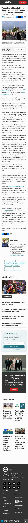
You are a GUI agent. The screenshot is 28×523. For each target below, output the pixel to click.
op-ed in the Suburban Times (16, 186)
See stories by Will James (17, 255)
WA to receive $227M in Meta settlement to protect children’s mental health (14, 310)
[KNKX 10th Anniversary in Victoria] (14, 363)
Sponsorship (18, 493)
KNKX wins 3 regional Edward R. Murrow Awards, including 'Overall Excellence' (7, 443)
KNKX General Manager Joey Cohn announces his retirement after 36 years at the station (20, 442)
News (13, 339)
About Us (5, 490)
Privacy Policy (18, 349)
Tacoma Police (14, 263)
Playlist (5, 507)
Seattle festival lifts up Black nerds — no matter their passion (13, 303)
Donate (23, 2)
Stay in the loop (14, 346)
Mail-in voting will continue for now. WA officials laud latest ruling (13, 317)
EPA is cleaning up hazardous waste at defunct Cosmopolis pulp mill (12, 324)
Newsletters (6, 513)
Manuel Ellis (22, 263)
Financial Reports (19, 497)
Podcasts (5, 510)
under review (9, 210)
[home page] (8, 2)
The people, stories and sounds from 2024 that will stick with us (8, 415)
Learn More (14, 389)
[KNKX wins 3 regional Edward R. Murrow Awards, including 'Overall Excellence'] (8, 431)
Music (7, 339)
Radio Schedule (7, 503)
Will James (14, 240)
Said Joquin (16, 265)
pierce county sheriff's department (13, 270)
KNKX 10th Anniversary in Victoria (14, 376)
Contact (5, 493)
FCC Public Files (18, 512)
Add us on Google (19, 49)
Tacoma (7, 263)
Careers (17, 490)
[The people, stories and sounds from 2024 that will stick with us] (8, 406)
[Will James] (5, 242)
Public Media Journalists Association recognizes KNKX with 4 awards (19, 416)
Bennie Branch (8, 265)
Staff (4, 497)
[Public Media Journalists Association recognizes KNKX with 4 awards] (20, 406)
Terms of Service (19, 505)
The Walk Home (16, 253)
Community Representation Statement (18, 501)
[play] (2, 521)
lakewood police (9, 267)
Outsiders (22, 251)
